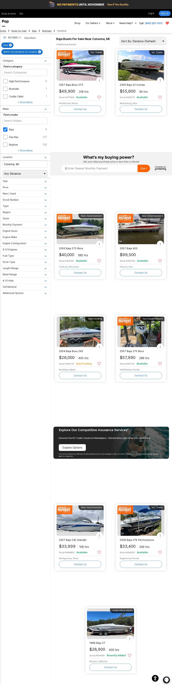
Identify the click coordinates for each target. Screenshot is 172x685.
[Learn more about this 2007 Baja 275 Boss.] (140, 332)
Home (3, 31)
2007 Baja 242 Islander (73, 539)
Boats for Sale (19, 31)
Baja (34, 31)
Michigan (47, 31)
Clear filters (30, 37)
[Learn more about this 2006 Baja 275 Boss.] (80, 229)
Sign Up (165, 13)
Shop (77, 23)
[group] (7, 45)
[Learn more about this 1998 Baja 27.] (110, 623)
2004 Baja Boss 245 (71, 351)
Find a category (13, 66)
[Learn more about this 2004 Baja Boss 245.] (80, 332)
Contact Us (80, 109)
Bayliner (13, 144)
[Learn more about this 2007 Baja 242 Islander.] (80, 520)
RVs (21, 13)
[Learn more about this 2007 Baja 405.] (140, 229)
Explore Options (72, 447)
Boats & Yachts (9, 13)
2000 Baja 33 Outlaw (132, 84)
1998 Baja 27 (97, 642)
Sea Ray (13, 137)
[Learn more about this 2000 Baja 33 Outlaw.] (140, 65)
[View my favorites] (167, 23)
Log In (151, 13)
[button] (155, 678)
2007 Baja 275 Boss (132, 351)
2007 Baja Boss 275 (71, 84)
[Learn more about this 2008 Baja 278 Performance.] (140, 520)
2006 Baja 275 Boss (71, 248)
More (109, 23)
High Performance (19, 81)
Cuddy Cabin (16, 96)
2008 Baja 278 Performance (137, 539)
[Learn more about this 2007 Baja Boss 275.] (80, 65)
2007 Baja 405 (129, 248)
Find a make (11, 114)
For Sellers (92, 23)
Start (143, 168)
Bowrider (14, 88)
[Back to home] (5, 23)
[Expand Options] (99, 80)
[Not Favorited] (99, 97)
